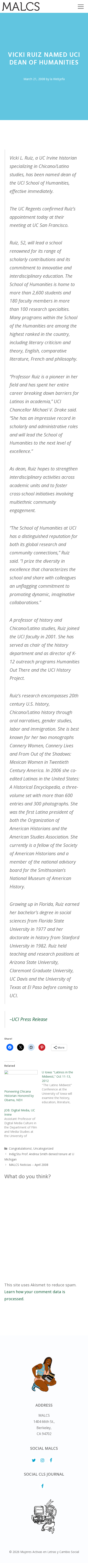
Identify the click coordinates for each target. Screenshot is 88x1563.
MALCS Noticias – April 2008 (28, 1165)
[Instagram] (42, 1460)
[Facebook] (50, 1460)
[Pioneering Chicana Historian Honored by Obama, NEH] (21, 1079)
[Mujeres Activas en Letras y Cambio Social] (21, 6)
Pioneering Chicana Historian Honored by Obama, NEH (19, 1095)
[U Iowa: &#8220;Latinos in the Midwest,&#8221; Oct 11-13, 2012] (60, 1087)
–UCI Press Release (28, 1019)
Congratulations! (20, 1148)
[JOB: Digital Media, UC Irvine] (23, 1123)
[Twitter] (33, 1460)
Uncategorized (43, 1148)
